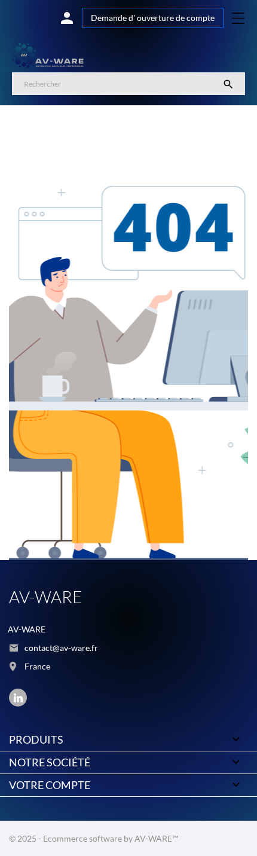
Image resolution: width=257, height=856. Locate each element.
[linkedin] (18, 697)
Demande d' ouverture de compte (153, 18)
